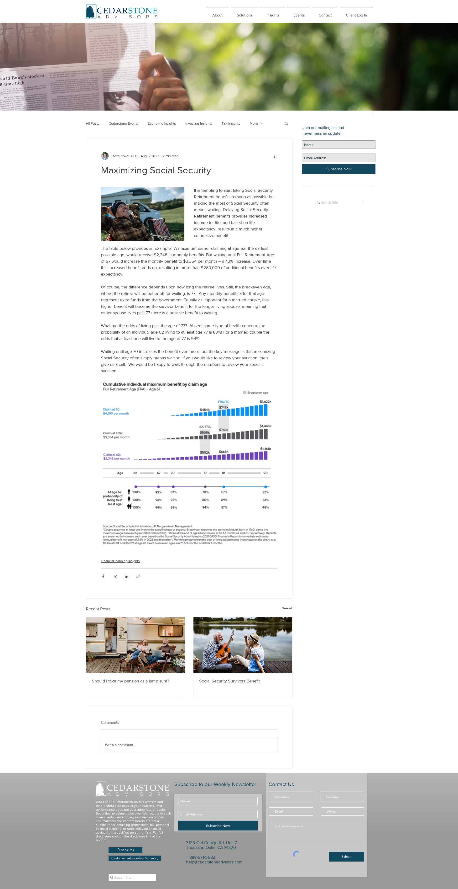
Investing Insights (198, 123)
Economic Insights (162, 123)
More (254, 123)
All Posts (92, 123)
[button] (272, 13)
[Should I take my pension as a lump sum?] (135, 645)
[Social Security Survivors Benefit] (242, 645)
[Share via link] (138, 576)
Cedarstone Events (123, 123)
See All (287, 608)
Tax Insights (231, 123)
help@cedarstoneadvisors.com (214, 862)
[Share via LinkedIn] (126, 576)
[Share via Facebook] (103, 576)
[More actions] (274, 156)
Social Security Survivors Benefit (229, 681)
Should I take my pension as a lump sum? (130, 681)
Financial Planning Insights (120, 561)
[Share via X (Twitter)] (115, 576)
